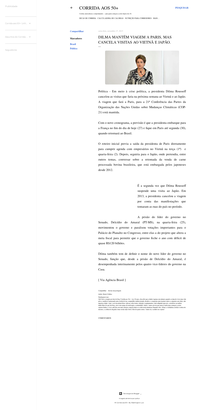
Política (73, 48)
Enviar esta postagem (114, 291)
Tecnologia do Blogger (131, 393)
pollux (137, 398)
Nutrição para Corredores (138, 18)
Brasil (73, 44)
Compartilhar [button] (77, 31)
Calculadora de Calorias (110, 18)
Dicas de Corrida (87, 18)
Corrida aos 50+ (98, 8)
